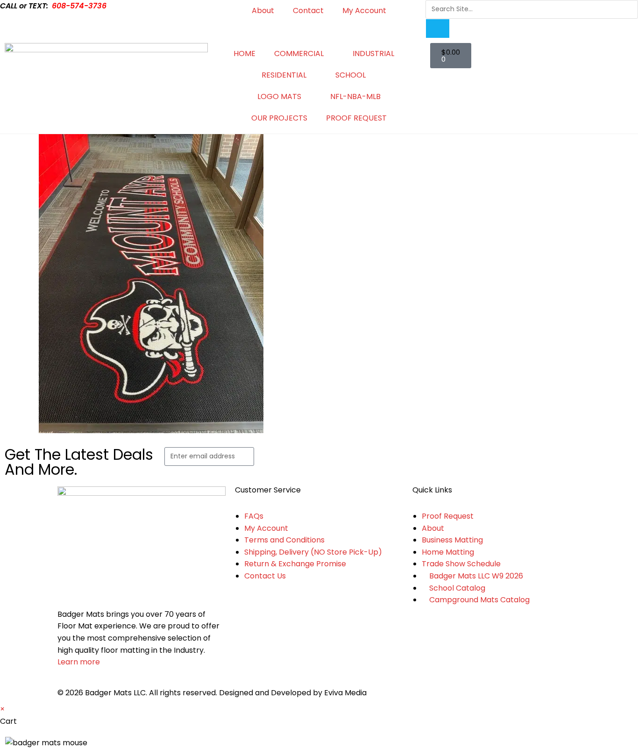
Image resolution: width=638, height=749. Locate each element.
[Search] (437, 28)
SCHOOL (350, 75)
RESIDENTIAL (284, 75)
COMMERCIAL (299, 53)
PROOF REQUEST (356, 118)
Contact (308, 10)
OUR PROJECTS (279, 118)
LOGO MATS (279, 96)
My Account (364, 10)
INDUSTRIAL (373, 53)
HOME (244, 53)
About (263, 10)
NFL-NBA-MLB (355, 96)
